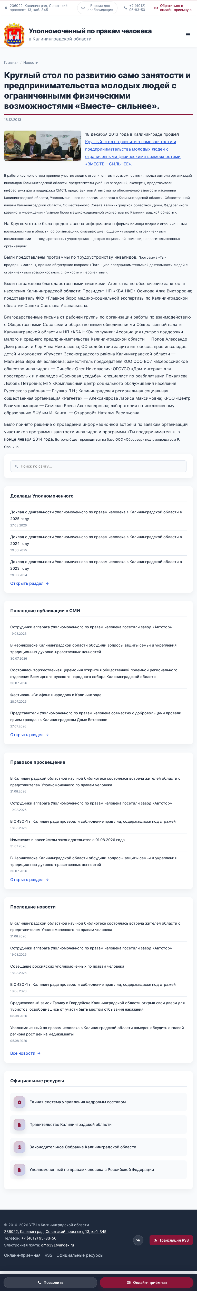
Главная (11, 62)
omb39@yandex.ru (57, 1245)
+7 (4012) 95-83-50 (38, 1238)
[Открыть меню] (188, 35)
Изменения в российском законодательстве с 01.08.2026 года (67, 840)
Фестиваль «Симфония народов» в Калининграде (55, 695)
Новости (30, 62)
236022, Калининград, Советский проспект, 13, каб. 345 (55, 1231)
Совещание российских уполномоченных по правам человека (67, 966)
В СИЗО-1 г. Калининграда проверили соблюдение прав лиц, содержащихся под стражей (93, 821)
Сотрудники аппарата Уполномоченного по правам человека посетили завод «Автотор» (91, 627)
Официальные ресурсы (79, 1255)
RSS (48, 1255)
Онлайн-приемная (22, 1255)
